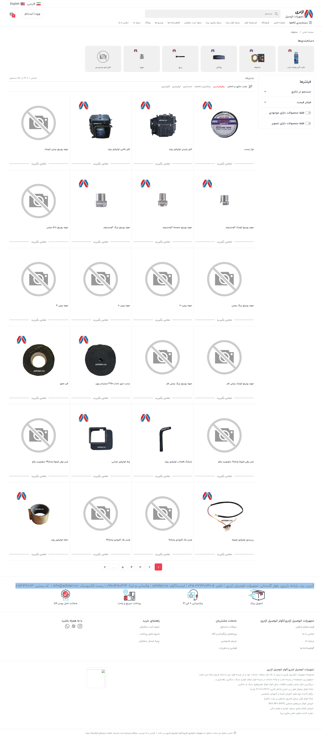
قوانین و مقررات (228, 648)
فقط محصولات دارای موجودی (286, 113)
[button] (300, 22)
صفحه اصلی (307, 32)
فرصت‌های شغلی (305, 626)
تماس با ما (308, 633)
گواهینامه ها (307, 648)
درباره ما (309, 641)
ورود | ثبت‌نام (32, 13)
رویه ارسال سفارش (149, 641)
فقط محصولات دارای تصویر (288, 123)
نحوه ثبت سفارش (150, 626)
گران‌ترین (165, 86)
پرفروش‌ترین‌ (219, 86)
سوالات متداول (228, 626)
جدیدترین (187, 86)
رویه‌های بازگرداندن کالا (224, 633)
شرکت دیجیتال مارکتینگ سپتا (99, 733)
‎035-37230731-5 (201, 586)
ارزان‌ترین (176, 86)
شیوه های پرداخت (150, 633)
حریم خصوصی (229, 641)
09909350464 (117, 586)
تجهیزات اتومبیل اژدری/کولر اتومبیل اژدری (184, 733)
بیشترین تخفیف (202, 86)
